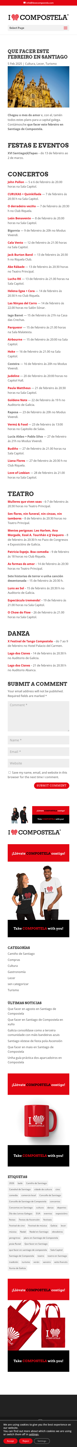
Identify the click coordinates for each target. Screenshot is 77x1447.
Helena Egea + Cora (21, 291)
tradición (13, 1262)
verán (36, 1262)
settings (33, 1434)
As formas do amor (21, 564)
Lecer (40, 64)
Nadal (23, 1231)
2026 (11, 1183)
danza (50, 1207)
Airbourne (15, 339)
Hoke (11, 352)
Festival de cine (17, 1225)
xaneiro (47, 1262)
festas (12, 1219)
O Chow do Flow (19, 612)
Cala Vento (15, 243)
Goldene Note (17, 400)
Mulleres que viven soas (25, 502)
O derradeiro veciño (22, 206)
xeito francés (61, 1262)
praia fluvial (15, 1243)
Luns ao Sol (16, 588)
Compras (14, 960)
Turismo (51, 64)
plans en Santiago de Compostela (41, 1237)
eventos (48, 1213)
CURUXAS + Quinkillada (24, 194)
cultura (40, 1207)
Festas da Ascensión (29, 1219)
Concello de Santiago (50, 1195)
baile (20, 1183)
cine (58, 1189)
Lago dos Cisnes (19, 653)
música (12, 1231)
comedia (13, 1195)
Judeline (13, 376)
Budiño (13, 449)
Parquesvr (15, 327)
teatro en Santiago (57, 1255)
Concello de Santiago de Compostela (27, 1201)
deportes (61, 1207)
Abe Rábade (16, 267)
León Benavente (19, 218)
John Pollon (16, 182)
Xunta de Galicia (17, 1268)
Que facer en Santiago (36, 1243)
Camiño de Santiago (21, 954)
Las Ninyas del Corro (22, 303)
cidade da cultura (43, 1189)
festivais (47, 1219)
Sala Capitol (56, 1249)
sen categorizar (18, 984)
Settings (42, 1440)
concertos (55, 1201)
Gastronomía (17, 972)
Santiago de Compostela (21, 1255)
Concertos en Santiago (21, 1207)
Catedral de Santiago (20, 1189)
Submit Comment (52, 785)
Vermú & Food (18, 424)
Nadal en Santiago (39, 1231)
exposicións (62, 1213)
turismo (26, 1262)
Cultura (30, 64)
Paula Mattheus (19, 388)
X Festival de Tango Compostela (30, 641)
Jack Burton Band (20, 255)
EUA (38, 1213)
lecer (63, 1225)
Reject (26, 1440)
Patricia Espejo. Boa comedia (28, 552)
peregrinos (14, 1237)
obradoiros (57, 1231)
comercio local (28, 1195)
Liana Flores (16, 461)
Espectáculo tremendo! (24, 600)
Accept (10, 1440)
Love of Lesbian (19, 473)
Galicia (53, 1225)
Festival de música (37, 1225)
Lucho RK (14, 279)
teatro (41, 1255)
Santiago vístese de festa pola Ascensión (35, 1041)
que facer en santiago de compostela (28, 1249)
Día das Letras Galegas (20, 1213)
